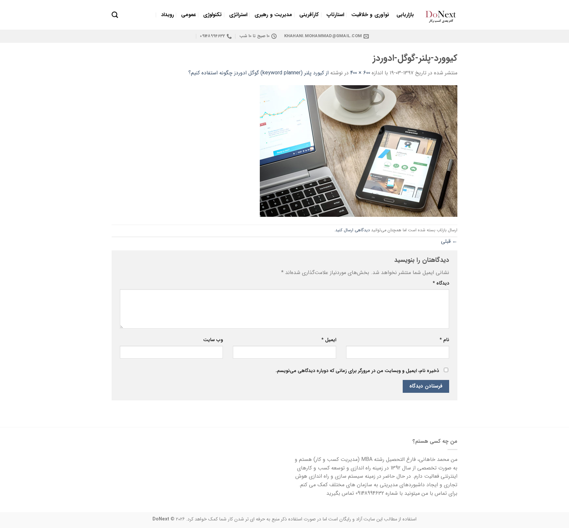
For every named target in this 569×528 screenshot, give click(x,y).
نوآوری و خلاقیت (370, 15)
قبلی (449, 241)
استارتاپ (335, 15)
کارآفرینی (309, 15)
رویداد (167, 15)
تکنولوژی (212, 15)
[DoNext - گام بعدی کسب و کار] (440, 15)
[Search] (115, 15)
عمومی (188, 15)
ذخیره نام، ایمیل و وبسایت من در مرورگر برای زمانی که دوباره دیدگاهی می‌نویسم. (357, 371)
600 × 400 (360, 73)
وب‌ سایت (213, 340)
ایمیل (328, 340)
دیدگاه (441, 283)
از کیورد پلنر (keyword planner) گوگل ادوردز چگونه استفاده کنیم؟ (258, 73)
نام (444, 340)
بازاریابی (405, 15)
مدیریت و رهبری (273, 15)
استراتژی (238, 15)
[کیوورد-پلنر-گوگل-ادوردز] (358, 151)
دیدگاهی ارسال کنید (352, 230)
